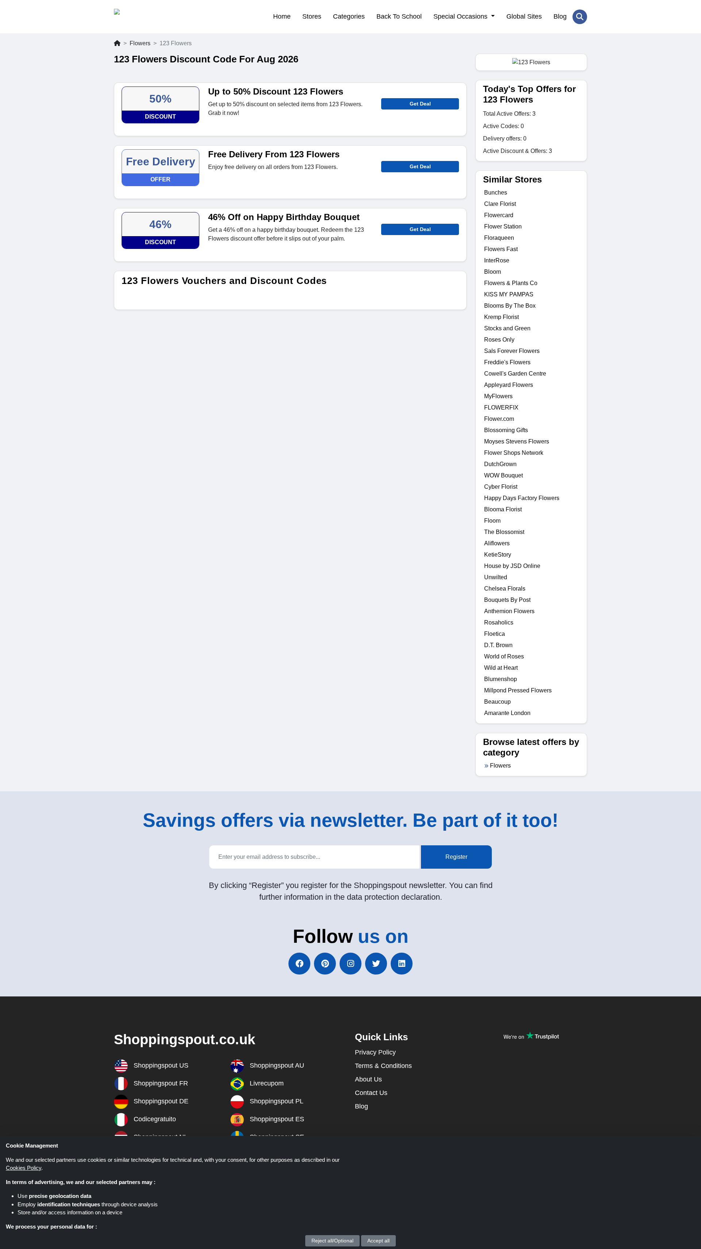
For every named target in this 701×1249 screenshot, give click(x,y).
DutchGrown (500, 464)
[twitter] (376, 964)
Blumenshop (500, 679)
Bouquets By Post (507, 600)
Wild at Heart (501, 668)
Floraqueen (499, 238)
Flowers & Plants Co (510, 283)
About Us (368, 1079)
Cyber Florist (500, 487)
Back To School (399, 16)
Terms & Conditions (383, 1065)
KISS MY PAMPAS (508, 294)
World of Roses (504, 656)
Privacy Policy (375, 1052)
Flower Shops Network (513, 453)
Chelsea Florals (504, 588)
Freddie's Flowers (507, 362)
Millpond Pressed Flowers (518, 690)
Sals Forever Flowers (512, 351)
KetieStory (497, 555)
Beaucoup (497, 702)
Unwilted (495, 577)
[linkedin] (402, 964)
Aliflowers (497, 543)
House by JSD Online (512, 566)
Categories (349, 16)
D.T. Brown (498, 645)
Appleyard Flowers (508, 385)
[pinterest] (325, 964)
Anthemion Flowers (509, 611)
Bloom (492, 272)
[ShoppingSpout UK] (149, 16)
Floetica (494, 634)
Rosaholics (498, 622)
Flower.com (499, 419)
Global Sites (524, 16)
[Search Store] (579, 16)
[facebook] (299, 964)
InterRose (496, 260)
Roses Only (499, 340)
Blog (560, 16)
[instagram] (350, 964)
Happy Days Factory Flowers (521, 498)
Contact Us (371, 1092)
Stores (311, 16)
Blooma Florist (503, 509)
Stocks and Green (507, 328)
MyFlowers (498, 396)
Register (456, 857)
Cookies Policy (23, 1168)
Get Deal (420, 104)
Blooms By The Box (510, 306)
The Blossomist (504, 532)
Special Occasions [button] (461, 16)
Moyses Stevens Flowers (516, 441)
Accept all (378, 1241)
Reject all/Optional (332, 1241)
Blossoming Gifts (506, 430)
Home (282, 16)
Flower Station (503, 226)
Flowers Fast (501, 249)
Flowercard (498, 215)
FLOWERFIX (501, 407)
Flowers (140, 43)
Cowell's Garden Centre (515, 373)
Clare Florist (500, 204)
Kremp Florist (501, 317)
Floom (492, 521)
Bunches (495, 192)
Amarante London (507, 713)
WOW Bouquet (503, 475)
